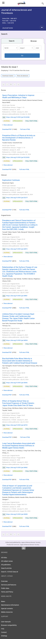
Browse (34, 41)
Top (24, 548)
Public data (5, 588)
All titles (4, 557)
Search (11, 41)
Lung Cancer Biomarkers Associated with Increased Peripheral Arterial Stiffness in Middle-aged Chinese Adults (18, 445)
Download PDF (7, 129)
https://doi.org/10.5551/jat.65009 (16, 514)
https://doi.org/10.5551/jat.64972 (16, 249)
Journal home (7, 28)
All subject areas (7, 561)
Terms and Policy (7, 592)
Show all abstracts (22, 76)
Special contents (7, 608)
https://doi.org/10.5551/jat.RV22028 (17, 117)
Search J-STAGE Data (9, 572)
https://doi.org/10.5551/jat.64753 (16, 425)
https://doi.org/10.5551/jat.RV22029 (17, 157)
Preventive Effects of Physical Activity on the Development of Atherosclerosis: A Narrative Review (18, 137)
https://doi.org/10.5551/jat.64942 (16, 467)
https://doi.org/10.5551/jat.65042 (16, 383)
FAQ (2, 629)
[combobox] (10, 48)
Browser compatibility (9, 625)
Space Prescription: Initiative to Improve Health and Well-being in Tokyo (18, 96)
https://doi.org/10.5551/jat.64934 (16, 340)
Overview (4, 581)
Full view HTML (25, 129)
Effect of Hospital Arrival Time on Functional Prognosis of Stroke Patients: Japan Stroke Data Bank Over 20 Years (18, 403)
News (3, 601)
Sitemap (4, 636)
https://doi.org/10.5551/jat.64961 (16, 296)
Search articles (6, 568)
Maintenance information (10, 605)
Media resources (7, 612)
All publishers (6, 565)
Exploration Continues (11, 180)
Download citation (7, 76)
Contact (4, 632)
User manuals (6, 622)
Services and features (8, 585)
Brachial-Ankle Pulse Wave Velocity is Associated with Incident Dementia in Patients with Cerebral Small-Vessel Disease (19, 360)
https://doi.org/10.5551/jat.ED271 (17, 198)
